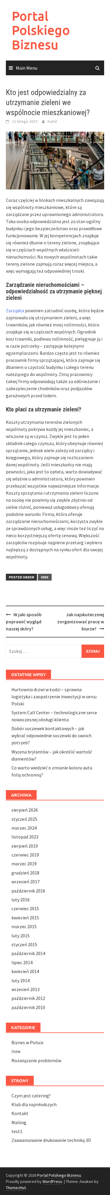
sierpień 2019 (24, 846)
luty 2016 (20, 900)
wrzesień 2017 (25, 882)
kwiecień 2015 (25, 918)
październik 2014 (28, 953)
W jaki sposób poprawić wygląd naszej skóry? (24, 622)
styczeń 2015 (24, 944)
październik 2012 (28, 998)
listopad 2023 (24, 837)
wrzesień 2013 (25, 989)
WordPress (52, 1181)
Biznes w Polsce (27, 1042)
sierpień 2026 (24, 810)
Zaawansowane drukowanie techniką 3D (51, 1140)
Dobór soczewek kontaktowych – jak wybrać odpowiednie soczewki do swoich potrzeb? (51, 735)
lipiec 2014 (22, 962)
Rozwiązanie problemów (36, 1060)
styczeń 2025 (24, 819)
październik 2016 (28, 891)
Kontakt (19, 1113)
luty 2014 (20, 980)
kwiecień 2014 (25, 971)
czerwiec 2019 (25, 855)
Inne (45, 577)
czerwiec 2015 (25, 908)
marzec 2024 (24, 828)
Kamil (52, 121)
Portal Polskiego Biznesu (41, 30)
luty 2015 (20, 936)
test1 (16, 1131)
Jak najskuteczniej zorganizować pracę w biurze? (80, 622)
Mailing (18, 1122)
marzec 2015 (24, 926)
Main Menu (26, 68)
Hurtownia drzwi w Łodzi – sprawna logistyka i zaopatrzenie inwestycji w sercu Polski (54, 696)
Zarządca (15, 310)
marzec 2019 (24, 864)
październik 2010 (28, 1007)
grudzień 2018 (25, 873)
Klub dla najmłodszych (34, 1104)
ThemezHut (16, 1187)
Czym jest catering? (31, 1095)
